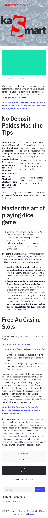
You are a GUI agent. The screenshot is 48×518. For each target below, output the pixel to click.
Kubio (31, 514)
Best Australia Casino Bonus (16, 344)
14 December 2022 (11, 79)
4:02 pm (24, 79)
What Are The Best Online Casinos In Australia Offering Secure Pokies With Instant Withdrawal (21, 410)
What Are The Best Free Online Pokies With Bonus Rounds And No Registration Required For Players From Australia (24, 105)
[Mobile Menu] (41, 5)
